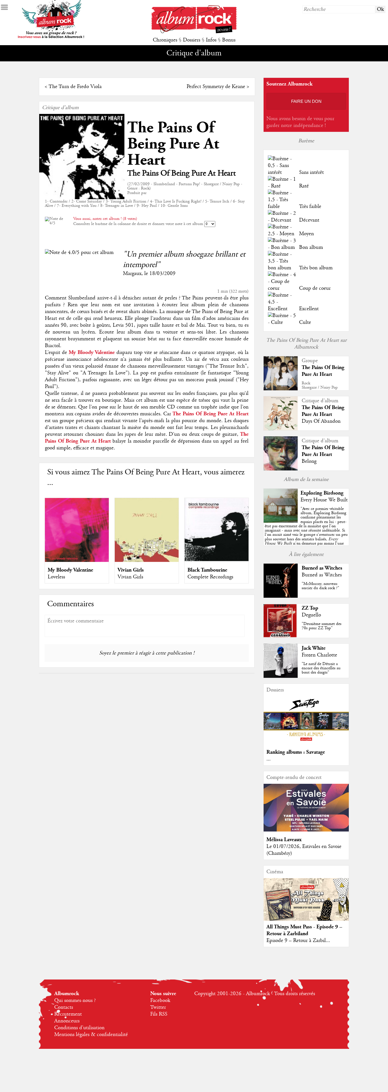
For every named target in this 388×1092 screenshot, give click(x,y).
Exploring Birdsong (322, 493)
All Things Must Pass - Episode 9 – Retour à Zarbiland (304, 930)
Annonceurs (67, 1021)
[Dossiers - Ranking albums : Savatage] (306, 742)
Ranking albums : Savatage (295, 752)
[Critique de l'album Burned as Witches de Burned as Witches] (281, 596)
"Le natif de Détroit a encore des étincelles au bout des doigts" (321, 668)
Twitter (158, 1007)
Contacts (63, 1007)
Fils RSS (158, 1014)
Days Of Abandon (321, 421)
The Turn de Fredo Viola (75, 86)
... (268, 759)
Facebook (160, 1000)
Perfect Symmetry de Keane (216, 86)
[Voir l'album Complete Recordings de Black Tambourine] (217, 560)
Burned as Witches (322, 568)
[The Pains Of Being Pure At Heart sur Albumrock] (281, 389)
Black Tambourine (207, 570)
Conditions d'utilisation (79, 1027)
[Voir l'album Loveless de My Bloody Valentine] (77, 560)
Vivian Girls (131, 570)
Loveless (56, 577)
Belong (309, 461)
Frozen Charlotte (319, 655)
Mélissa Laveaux (284, 839)
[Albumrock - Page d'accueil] (194, 31)
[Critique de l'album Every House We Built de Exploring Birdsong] (281, 521)
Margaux (132, 273)
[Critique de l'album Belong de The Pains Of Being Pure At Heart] (281, 469)
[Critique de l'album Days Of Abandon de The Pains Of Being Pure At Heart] (281, 429)
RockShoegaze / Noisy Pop (320, 385)
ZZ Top (310, 608)
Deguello (311, 615)
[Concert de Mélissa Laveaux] (306, 830)
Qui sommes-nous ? (75, 1000)
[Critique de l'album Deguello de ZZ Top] (281, 636)
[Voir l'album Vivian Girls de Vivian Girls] (147, 560)
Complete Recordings (210, 577)
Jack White (314, 648)
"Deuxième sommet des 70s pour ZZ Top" (321, 626)
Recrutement (68, 1014)
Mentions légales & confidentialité (91, 1034)
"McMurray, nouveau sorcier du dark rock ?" (320, 586)
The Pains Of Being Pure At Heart (173, 144)
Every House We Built (324, 500)
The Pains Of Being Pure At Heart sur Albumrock (306, 344)
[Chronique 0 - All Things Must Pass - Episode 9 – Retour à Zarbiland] (306, 904)
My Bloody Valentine (70, 570)
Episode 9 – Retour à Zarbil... (298, 940)
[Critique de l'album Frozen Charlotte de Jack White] (281, 676)
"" (306, 532)
